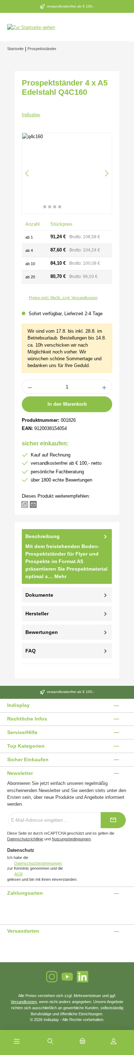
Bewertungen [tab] (41, 632)
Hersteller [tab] (37, 613)
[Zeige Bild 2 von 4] (49, 206)
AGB (18, 874)
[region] (67, 173)
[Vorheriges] (27, 173)
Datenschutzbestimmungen (38, 863)
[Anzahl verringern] (30, 387)
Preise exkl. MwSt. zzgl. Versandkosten (63, 298)
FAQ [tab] (30, 651)
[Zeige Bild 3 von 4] (54, 206)
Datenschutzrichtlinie (25, 839)
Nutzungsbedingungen (71, 839)
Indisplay (31, 114)
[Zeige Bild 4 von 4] (59, 206)
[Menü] (17, 1041)
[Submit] (113, 820)
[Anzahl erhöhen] (104, 387)
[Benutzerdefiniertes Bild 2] (11, 908)
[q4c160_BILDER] (67, 173)
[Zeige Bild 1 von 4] (44, 206)
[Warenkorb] (82, 1041)
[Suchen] (50, 1041)
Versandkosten (24, 1002)
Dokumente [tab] (39, 595)
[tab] (67, 556)
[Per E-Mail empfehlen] (33, 504)
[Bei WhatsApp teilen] (24, 504)
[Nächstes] (106, 173)
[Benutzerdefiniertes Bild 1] (7, 908)
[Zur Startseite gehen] (31, 27)
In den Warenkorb (67, 404)
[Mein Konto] (113, 1041)
